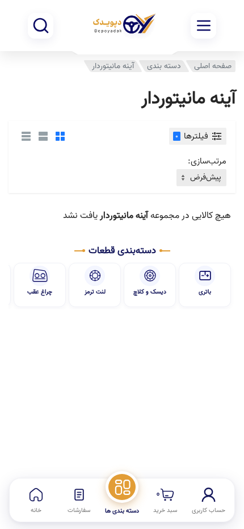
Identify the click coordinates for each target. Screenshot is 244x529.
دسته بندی (164, 66)
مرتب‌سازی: (207, 161)
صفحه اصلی (213, 66)
